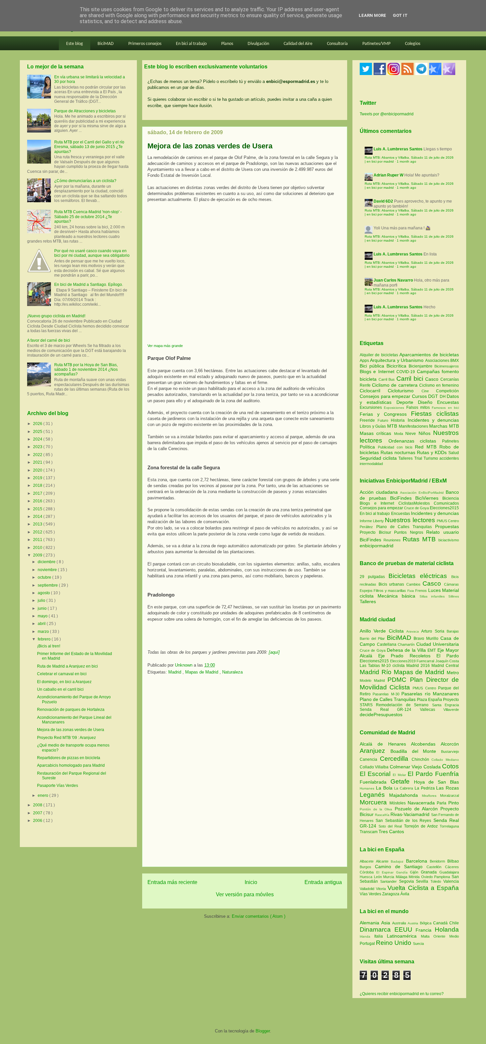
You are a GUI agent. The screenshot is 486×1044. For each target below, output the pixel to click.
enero (43, 795)
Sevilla (423, 881)
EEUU (405, 929)
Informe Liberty (372, 521)
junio (43, 608)
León (379, 877)
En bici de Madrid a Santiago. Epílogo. (88, 284)
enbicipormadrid (376, 545)
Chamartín (407, 644)
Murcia (389, 877)
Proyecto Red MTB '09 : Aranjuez (66, 737)
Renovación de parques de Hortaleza (70, 709)
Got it (400, 15)
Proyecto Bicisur (375, 532)
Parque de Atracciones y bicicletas (85, 111)
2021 (38, 462)
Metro (453, 672)
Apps (365, 360)
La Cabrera (404, 788)
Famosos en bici (445, 407)
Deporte (407, 402)
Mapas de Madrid (202, 672)
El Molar (400, 775)
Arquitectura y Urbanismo (397, 360)
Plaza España (430, 699)
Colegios (412, 43)
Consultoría (337, 43)
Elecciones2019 (403, 661)
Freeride (369, 420)
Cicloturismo (404, 390)
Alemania (370, 922)
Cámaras (451, 584)
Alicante (383, 861)
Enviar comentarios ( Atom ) (258, 916)
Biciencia (450, 498)
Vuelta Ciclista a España (423, 887)
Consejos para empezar (386, 396)
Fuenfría (447, 773)
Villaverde (451, 710)
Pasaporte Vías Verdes (57, 785)
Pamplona (443, 877)
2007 (38, 813)
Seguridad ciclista (379, 458)
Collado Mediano (445, 759)
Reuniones (392, 540)
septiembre (48, 585)
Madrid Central (445, 665)
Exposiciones (395, 407)
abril (42, 623)
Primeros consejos (144, 43)
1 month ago (406, 161)
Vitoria (381, 889)
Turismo (431, 458)
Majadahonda (405, 795)
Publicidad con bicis (396, 447)
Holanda (447, 929)
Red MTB (427, 446)
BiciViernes (426, 498)
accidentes (449, 458)
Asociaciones (437, 360)
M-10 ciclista (394, 665)
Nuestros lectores (410, 520)
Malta (427, 936)
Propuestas (447, 526)
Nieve (411, 433)
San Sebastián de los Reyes (404, 820)
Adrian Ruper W (388, 175)
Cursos (420, 396)
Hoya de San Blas (436, 782)
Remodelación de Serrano (404, 705)
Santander (389, 881)
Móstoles (398, 803)
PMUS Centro (448, 521)
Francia (425, 930)
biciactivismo (448, 540)
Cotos (450, 766)
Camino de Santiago (400, 866)
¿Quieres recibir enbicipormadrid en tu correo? (402, 993)
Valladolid (368, 889)
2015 (38, 509)
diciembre (47, 562)
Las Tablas (371, 665)
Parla (442, 803)
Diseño (427, 402)
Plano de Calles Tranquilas (404, 526)
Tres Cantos (391, 831)
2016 (38, 501)
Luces (434, 590)
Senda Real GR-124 (390, 709)
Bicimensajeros (446, 366)
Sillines (453, 596)
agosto (44, 593)
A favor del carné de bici (48, 340)
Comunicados (446, 503)
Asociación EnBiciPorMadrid (422, 492)
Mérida (415, 877)
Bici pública (373, 365)
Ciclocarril (374, 390)
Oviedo (427, 877)
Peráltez (366, 527)
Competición (447, 391)
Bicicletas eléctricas (417, 575)
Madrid (175, 672)
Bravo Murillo (427, 638)
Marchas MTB (444, 426)
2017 (38, 493)
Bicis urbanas (391, 584)
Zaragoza (391, 894)
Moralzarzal (449, 795)
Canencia (370, 759)
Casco (432, 379)
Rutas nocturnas (399, 452)
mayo (43, 616)
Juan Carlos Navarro (393, 280)
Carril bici (410, 378)
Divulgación (258, 43)
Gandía (403, 872)
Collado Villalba (375, 767)
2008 (38, 805)
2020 (38, 470)
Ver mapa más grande (165, 346)
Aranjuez (375, 750)
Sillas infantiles (432, 596)
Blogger (263, 1030)
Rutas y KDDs (432, 452)
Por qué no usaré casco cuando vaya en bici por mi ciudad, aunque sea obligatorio (92, 253)
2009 (38, 555)
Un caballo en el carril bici (60, 689)
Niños (426, 433)
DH (443, 396)
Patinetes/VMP (376, 43)
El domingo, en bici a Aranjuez (64, 681)
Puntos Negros (408, 532)
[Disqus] (244, 773)
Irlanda (367, 936)
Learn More (372, 15)
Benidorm (438, 861)
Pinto (453, 802)
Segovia (407, 881)
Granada (430, 872)
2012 (38, 532)
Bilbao (453, 861)
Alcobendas (426, 744)
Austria (414, 923)
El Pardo (447, 655)
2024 (38, 439)
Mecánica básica (396, 596)
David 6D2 (383, 201)
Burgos (367, 867)
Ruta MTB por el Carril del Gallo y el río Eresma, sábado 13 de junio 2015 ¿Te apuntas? (89, 147)
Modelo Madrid (373, 680)
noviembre (48, 569)
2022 (38, 454)
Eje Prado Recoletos (407, 655)
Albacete (368, 861)
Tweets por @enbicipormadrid (387, 114)
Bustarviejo (450, 752)
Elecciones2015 (444, 508)
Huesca (367, 877)
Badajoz (398, 861)
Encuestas (448, 402)
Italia (380, 936)
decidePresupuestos (381, 714)
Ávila (404, 894)
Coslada (433, 766)
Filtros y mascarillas (390, 591)
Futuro (384, 420)
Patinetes (450, 441)
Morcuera (374, 802)
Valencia (451, 881)
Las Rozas (447, 788)
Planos (227, 43)
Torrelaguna (449, 826)
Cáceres (452, 867)
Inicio (251, 882)
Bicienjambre (421, 366)
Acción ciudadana (379, 492)
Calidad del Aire (298, 43)
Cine (429, 391)
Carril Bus (387, 379)
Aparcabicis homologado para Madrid (71, 765)
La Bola (385, 788)
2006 (38, 820)
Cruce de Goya (416, 508)
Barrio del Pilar (373, 638)
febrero (45, 639)
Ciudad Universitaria (437, 644)
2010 (38, 547)
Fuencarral (426, 661)
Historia (399, 420)
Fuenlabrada (375, 782)
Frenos (421, 591)
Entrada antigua (323, 882)
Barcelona (418, 861)
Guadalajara (449, 872)
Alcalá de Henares (385, 744)
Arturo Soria (434, 631)
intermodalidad (371, 464)
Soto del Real (391, 826)
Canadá (441, 923)
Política (369, 446)
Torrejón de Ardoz (422, 826)
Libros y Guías (373, 426)
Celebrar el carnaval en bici (62, 674)
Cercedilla (396, 758)
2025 (38, 431)
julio (42, 600)
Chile (454, 923)
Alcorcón (450, 744)
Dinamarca (377, 929)
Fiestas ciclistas (435, 413)
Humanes (368, 788)
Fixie (410, 591)
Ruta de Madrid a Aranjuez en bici (67, 666)
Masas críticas (377, 433)
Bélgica (426, 923)
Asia (386, 922)
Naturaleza (232, 672)
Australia (400, 923)
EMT (432, 650)
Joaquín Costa (447, 661)
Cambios (413, 584)
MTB (393, 426)
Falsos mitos (419, 407)
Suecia (418, 944)
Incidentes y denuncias (433, 420)
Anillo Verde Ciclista (383, 631)
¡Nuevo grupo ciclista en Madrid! (56, 316)
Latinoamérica (404, 936)
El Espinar (386, 872)
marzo (44, 631)
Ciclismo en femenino (439, 385)
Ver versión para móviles (245, 894)
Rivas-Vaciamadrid (410, 814)
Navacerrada (422, 802)
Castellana (387, 644)
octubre (45, 577)
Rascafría (382, 815)
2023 (38, 447)
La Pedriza (425, 788)
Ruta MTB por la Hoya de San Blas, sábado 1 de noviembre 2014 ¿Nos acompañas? (86, 370)
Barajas (453, 631)
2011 (38, 539)
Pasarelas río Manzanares (430, 693)
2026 (38, 423)
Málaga (402, 877)
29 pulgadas (372, 576)
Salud (453, 452)
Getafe (402, 781)
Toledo (436, 881)
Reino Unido (394, 942)
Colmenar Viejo (407, 766)
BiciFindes (401, 498)
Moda (399, 434)
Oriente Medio (446, 936)
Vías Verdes (371, 894)
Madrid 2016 (418, 665)
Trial (419, 458)
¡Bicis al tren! (48, 646)
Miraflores (431, 795)
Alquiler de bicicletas (379, 355)
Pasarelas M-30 (387, 694)
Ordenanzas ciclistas (415, 441)
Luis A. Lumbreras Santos (398, 149)
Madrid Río (377, 672)
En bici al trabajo (191, 43)
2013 (38, 524)
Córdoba (368, 872)
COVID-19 (406, 371)
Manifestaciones (414, 426)
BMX (454, 360)
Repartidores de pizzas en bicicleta (68, 757)
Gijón (415, 872)
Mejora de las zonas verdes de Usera (70, 729)
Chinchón (422, 759)
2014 (38, 516)
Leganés (374, 794)
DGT (434, 396)
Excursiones (372, 407)
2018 (38, 485)
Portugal (368, 943)
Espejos (366, 591)
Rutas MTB (419, 539)
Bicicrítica (397, 365)
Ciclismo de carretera (395, 385)
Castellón (435, 867)
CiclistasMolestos (414, 503)
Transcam (369, 832)
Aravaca (413, 631)
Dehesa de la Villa (407, 650)
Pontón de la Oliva (377, 809)
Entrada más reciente (172, 882)
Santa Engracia (445, 705)
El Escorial (376, 773)
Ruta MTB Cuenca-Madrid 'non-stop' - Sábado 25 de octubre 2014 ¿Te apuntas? (88, 217)
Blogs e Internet (378, 371)
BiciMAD (106, 43)
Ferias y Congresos (385, 414)
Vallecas (432, 709)
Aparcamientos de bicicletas (429, 354)
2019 (38, 478)
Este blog (74, 43)
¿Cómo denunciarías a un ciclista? (85, 180)
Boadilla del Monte (415, 751)
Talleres (406, 458)
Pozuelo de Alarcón (417, 808)
